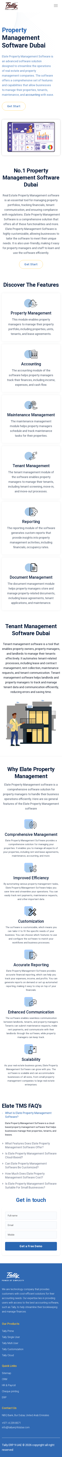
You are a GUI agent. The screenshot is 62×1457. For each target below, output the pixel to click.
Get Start (13, 106)
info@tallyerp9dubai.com (16, 1427)
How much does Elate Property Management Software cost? (25, 1175)
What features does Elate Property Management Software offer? (27, 1145)
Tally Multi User (10, 1343)
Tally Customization (12, 1349)
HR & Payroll (9, 1385)
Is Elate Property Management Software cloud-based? (31, 1155)
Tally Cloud (8, 1355)
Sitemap (6, 1373)
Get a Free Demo (31, 1246)
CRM (4, 1379)
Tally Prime (8, 1331)
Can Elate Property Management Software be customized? (26, 1165)
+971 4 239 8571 (11, 1422)
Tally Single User (11, 1337)
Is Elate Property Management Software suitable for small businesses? (31, 1185)
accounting (33, 94)
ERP (4, 1397)
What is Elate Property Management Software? (28, 1114)
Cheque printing (10, 1391)
